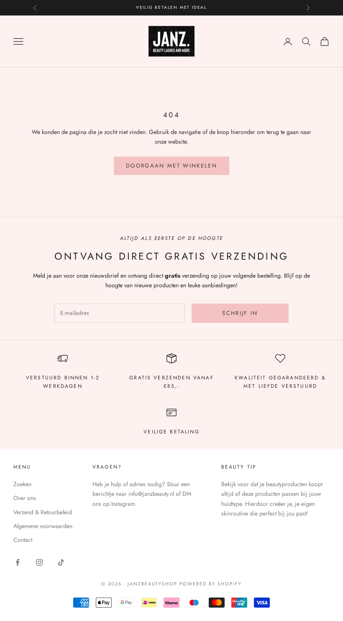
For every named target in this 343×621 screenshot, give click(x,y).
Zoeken (22, 484)
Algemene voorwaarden (42, 526)
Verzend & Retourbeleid (42, 512)
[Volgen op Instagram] (39, 562)
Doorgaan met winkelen (171, 166)
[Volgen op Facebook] (17, 562)
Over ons (24, 498)
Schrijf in (240, 313)
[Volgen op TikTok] (61, 562)
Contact (22, 540)
